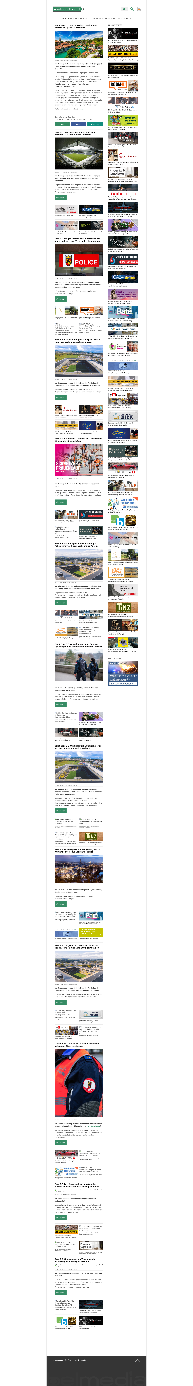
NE (94, 18)
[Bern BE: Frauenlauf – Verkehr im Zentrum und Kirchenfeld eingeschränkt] (79, 460)
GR (86, 18)
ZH (127, 18)
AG (63, 18)
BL (73, 18)
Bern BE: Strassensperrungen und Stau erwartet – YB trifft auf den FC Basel (75, 133)
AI (65, 18)
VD (121, 18)
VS (124, 18)
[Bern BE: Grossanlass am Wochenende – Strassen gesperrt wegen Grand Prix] (79, 1265)
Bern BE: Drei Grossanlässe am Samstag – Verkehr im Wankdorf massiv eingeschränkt (77, 1185)
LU (91, 18)
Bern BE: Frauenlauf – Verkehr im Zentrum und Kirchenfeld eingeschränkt (78, 439)
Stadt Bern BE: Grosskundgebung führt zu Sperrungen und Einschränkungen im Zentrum (78, 645)
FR (78, 18)
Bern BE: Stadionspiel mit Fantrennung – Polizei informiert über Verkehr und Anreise (77, 544)
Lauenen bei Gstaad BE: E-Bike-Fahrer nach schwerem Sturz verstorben (77, 1044)
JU (89, 18)
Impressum (58, 1360)
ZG (130, 18)
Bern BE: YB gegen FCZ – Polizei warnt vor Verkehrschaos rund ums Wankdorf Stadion (77, 946)
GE (81, 18)
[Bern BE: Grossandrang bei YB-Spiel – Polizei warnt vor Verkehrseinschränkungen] (79, 361)
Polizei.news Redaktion (70, 60)
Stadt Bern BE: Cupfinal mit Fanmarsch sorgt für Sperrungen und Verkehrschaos (78, 747)
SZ (111, 18)
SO (108, 18)
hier (81, 109)
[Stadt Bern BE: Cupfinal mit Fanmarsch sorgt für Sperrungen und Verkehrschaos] (79, 767)
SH (106, 18)
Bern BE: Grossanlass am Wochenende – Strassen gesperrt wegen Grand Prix (76, 1260)
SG (103, 18)
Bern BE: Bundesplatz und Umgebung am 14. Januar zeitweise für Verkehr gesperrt (78, 850)
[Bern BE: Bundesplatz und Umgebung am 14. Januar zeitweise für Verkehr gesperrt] (79, 869)
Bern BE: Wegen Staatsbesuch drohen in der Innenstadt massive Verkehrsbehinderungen (77, 240)
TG (114, 18)
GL (84, 18)
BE (71, 18)
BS (76, 18)
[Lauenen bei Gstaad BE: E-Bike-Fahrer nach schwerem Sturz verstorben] (79, 1083)
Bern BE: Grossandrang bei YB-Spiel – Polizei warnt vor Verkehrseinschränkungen (78, 340)
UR (119, 18)
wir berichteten (94, 1126)
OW (100, 18)
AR (68, 18)
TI (116, 18)
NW (97, 18)
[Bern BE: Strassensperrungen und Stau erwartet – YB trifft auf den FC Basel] (79, 153)
